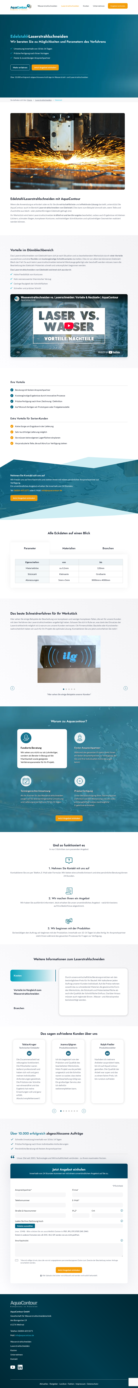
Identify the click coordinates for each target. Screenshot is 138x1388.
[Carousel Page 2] (66, 689)
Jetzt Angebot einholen (24, 498)
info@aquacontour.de (52, 490)
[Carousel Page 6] (74, 1111)
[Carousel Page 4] (71, 689)
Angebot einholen (117, 6)
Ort (93, 1210)
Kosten (86, 6)
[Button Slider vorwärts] (84, 1111)
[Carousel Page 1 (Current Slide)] (63, 689)
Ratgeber (54, 1384)
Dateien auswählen (25, 1226)
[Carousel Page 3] (69, 689)
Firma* (75, 1190)
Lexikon (62, 1384)
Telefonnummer (22, 1200)
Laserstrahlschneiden (70, 6)
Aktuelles (44, 1384)
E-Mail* (75, 1200)
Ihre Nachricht (21, 1240)
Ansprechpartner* (23, 1190)
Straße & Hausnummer (25, 1210)
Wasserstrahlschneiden (47, 6)
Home (29, 100)
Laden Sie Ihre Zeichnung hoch (29, 1221)
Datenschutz (92, 1384)
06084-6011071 (21, 490)
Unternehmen (99, 6)
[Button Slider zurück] (54, 1111)
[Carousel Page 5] (74, 689)
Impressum (80, 1384)
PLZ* (74, 1210)
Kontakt (14, 1359)
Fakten (71, 1384)
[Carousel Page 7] (77, 1111)
